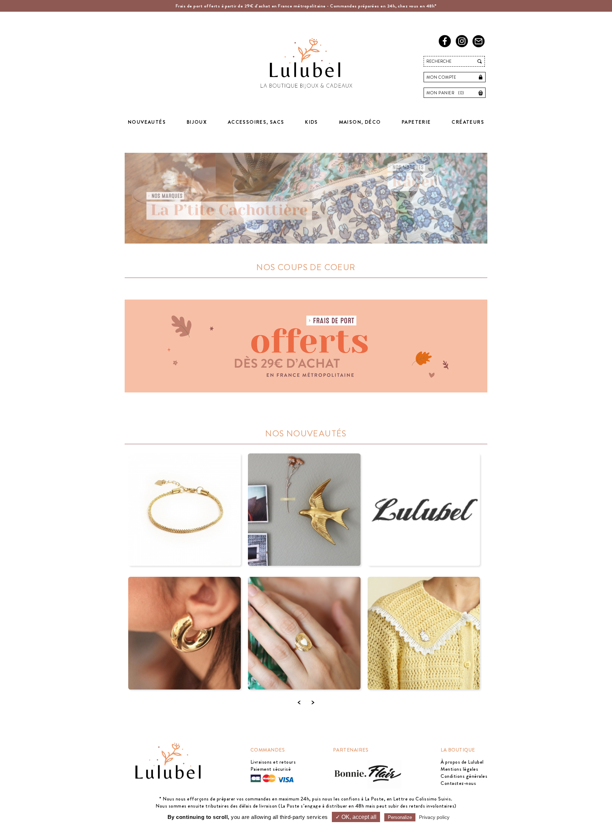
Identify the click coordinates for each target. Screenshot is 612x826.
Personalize (400, 817)
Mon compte (441, 77)
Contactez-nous (458, 783)
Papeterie (416, 121)
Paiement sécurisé (270, 768)
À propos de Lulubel (462, 761)
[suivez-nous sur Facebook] (446, 46)
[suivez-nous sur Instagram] (463, 46)
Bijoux (197, 121)
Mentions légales (459, 768)
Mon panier (445, 93)
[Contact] (479, 46)
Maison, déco (360, 121)
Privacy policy (434, 817)
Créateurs (468, 121)
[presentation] (299, 702)
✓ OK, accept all (355, 817)
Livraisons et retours (273, 761)
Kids (311, 121)
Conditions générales (464, 776)
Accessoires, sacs (256, 121)
